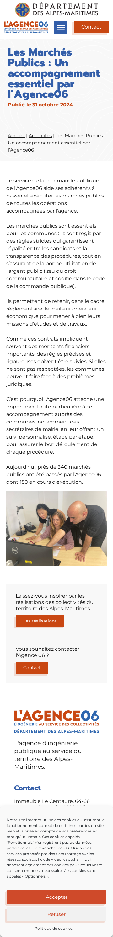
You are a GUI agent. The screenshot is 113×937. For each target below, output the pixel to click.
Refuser (56, 914)
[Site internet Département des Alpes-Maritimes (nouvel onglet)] (56, 10)
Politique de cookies (54, 928)
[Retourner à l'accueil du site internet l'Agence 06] (26, 27)
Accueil (16, 135)
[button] (60, 27)
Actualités (40, 135)
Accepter (56, 897)
